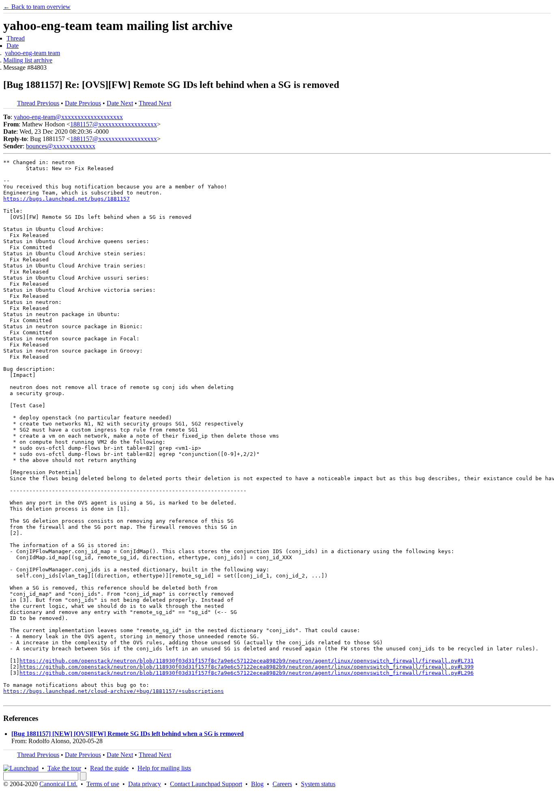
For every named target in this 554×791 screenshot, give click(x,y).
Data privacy (144, 783)
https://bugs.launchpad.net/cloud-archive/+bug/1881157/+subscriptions (113, 691)
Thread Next (155, 103)
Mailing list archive (27, 60)
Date (12, 45)
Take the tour (64, 768)
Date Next (120, 103)
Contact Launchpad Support (206, 783)
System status (318, 783)
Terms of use (102, 783)
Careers (282, 783)
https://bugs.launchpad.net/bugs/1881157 (66, 199)
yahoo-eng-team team (32, 52)
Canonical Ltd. (58, 783)
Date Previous (83, 103)
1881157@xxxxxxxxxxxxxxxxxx (113, 124)
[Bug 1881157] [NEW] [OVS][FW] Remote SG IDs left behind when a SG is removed (127, 733)
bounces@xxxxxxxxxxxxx (60, 146)
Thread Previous (38, 103)
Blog (257, 783)
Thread (15, 38)
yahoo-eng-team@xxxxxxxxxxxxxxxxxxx (68, 116)
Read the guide (109, 768)
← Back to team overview (37, 6)
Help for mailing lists (164, 768)
